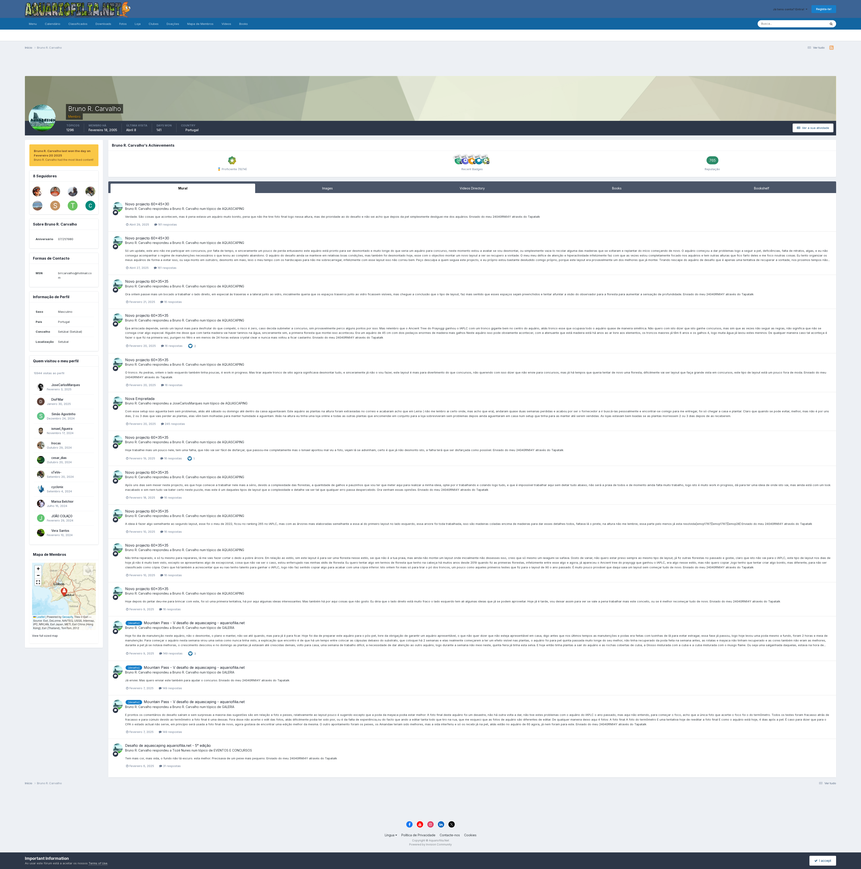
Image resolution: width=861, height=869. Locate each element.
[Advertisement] (430, 64)
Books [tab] (617, 188)
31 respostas (171, 766)
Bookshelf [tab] (761, 188)
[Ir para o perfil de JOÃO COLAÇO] (41, 518)
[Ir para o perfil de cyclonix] (41, 489)
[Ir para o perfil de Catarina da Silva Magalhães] (90, 206)
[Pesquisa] (831, 23)
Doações (173, 24)
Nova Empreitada (139, 398)
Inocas (56, 443)
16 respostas (172, 302)
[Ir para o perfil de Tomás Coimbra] (73, 206)
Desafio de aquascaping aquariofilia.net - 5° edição (168, 745)
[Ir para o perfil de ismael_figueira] (41, 430)
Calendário (52, 24)
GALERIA (228, 628)
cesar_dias (59, 458)
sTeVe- (56, 472)
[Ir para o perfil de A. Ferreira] (73, 191)
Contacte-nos (450, 835)
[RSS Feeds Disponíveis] (831, 48)
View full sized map (45, 635)
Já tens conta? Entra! (789, 9)
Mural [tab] (182, 188)
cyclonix (57, 487)
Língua (390, 835)
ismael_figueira (61, 428)
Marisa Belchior (62, 501)
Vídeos (226, 24)
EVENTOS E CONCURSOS (233, 750)
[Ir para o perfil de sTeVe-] (90, 191)
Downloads (103, 24)
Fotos (123, 24)
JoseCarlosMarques (65, 385)
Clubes (154, 24)
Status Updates (810, 23)
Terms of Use (98, 863)
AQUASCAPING (233, 209)
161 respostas (167, 224)
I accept (824, 860)
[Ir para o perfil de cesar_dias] (41, 460)
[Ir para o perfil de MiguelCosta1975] (37, 206)
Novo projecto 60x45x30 (147, 204)
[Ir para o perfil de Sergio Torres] (55, 191)
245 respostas (174, 424)
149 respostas (172, 653)
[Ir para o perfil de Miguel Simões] (37, 191)
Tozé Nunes (181, 750)
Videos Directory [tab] (472, 188)
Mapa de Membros (200, 24)
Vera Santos (60, 530)
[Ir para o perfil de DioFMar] (41, 401)
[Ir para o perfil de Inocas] (41, 445)
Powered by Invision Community (430, 844)
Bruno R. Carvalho (138, 209)
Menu (33, 24)
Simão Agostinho (63, 414)
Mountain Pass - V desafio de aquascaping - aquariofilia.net (194, 623)
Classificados (77, 24)
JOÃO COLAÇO (61, 516)
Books (243, 24)
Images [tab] (327, 188)
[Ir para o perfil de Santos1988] (55, 206)
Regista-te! (823, 9)
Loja (138, 24)
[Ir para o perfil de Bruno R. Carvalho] (118, 207)
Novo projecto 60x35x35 (146, 281)
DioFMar (57, 399)
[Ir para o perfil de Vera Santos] (41, 533)
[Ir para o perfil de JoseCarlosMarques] (41, 387)
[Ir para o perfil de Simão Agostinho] (41, 416)
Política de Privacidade (418, 835)
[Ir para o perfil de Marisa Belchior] (41, 503)
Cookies (470, 835)
